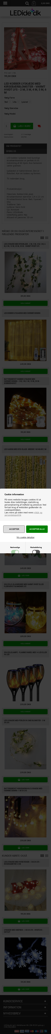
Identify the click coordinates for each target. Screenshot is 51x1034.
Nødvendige (15, 547)
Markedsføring (36, 547)
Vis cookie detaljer (26, 537)
